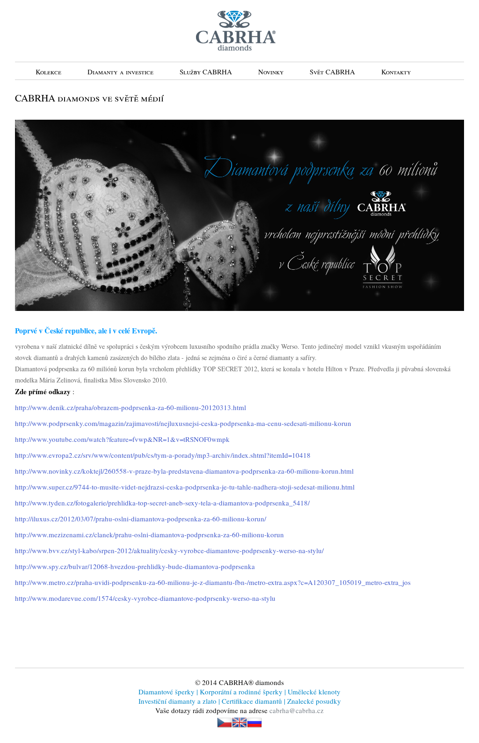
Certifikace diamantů (252, 701)
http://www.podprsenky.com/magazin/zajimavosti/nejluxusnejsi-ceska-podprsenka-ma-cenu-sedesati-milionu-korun (183, 423)
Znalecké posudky (313, 701)
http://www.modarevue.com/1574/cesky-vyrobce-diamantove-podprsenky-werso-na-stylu (145, 598)
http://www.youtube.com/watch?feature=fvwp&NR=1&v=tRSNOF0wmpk (122, 439)
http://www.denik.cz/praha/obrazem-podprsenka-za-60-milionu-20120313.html (130, 407)
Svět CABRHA (332, 71)
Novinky (270, 71)
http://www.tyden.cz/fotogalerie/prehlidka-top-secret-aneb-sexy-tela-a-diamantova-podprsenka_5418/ (162, 502)
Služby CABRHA (206, 71)
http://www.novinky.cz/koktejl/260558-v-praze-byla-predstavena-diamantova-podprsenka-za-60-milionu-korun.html (184, 471)
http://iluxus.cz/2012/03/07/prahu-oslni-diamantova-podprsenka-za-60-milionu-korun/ (140, 518)
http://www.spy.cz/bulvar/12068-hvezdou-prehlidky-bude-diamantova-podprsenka (135, 566)
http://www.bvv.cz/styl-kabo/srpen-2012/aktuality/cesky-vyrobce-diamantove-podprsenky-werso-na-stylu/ (169, 550)
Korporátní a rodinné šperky (240, 691)
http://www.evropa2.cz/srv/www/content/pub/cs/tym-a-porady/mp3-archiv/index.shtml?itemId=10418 (163, 455)
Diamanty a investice (120, 71)
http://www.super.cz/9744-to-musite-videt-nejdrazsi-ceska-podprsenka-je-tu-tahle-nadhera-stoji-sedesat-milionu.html (185, 486)
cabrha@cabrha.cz (296, 710)
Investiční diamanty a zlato (178, 701)
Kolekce (48, 71)
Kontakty (396, 71)
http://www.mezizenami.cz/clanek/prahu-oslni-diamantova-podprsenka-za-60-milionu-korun (149, 534)
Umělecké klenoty (313, 691)
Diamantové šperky (167, 691)
